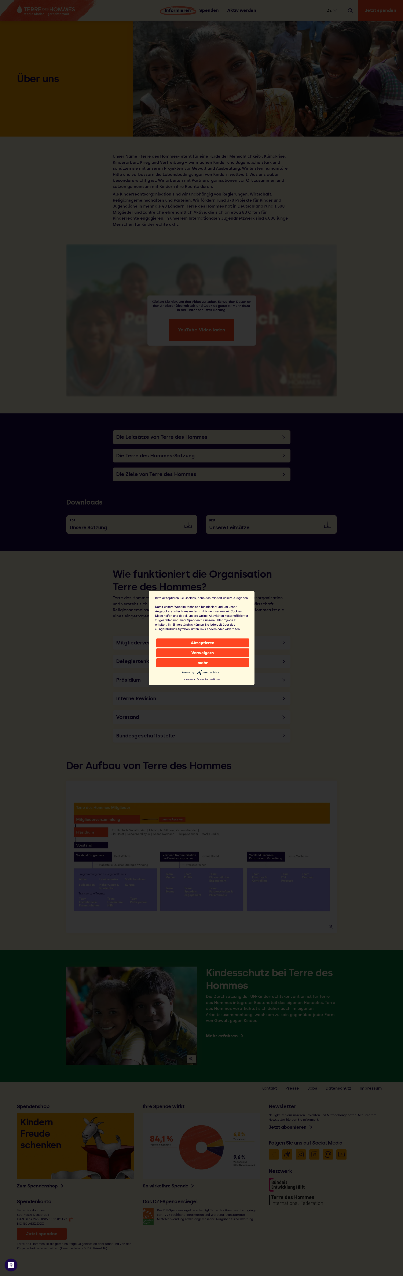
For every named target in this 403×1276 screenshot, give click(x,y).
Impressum (189, 679)
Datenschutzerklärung (208, 679)
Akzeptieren (203, 642)
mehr (203, 662)
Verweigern (202, 652)
